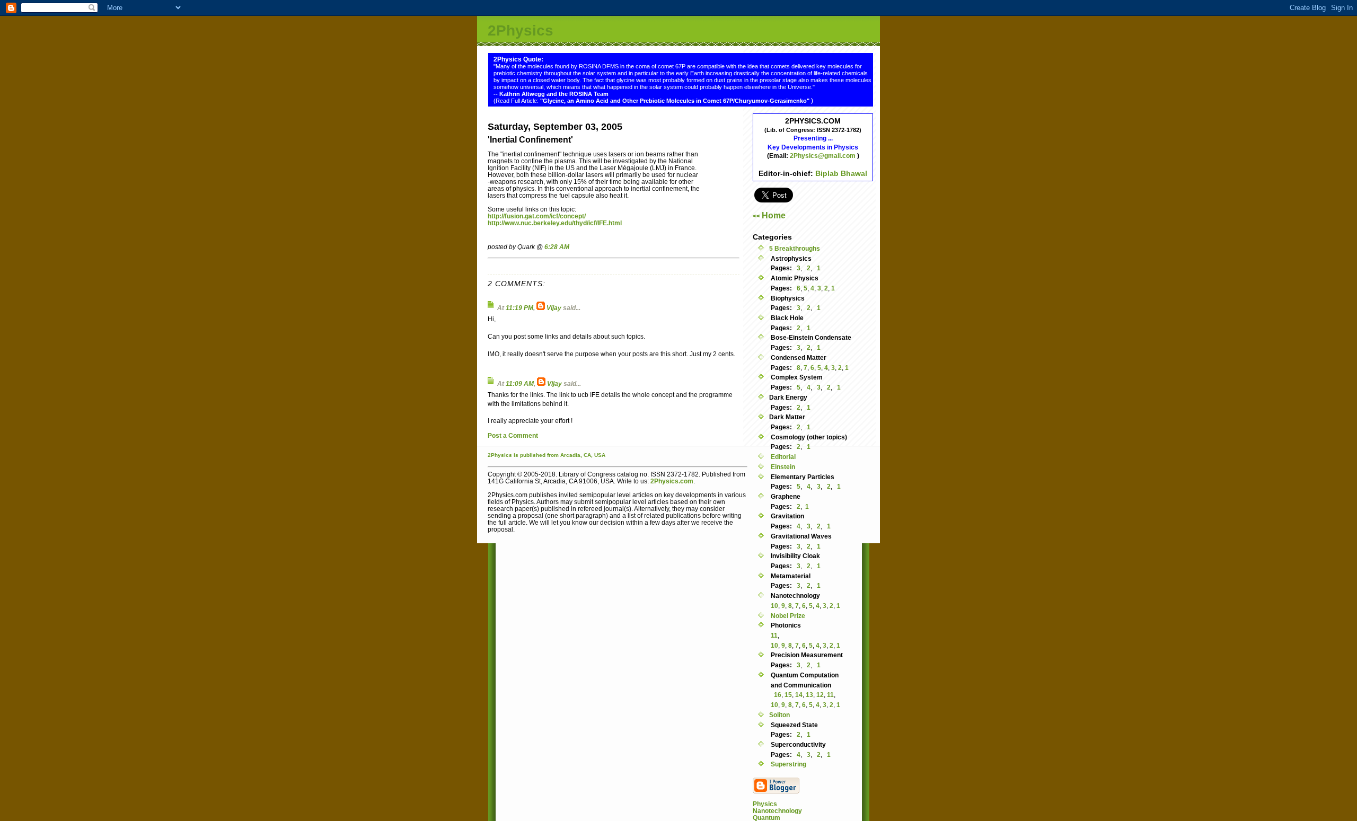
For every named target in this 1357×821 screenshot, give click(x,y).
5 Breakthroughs (794, 248)
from (553, 455)
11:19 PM (519, 307)
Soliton (779, 714)
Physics (765, 803)
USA (599, 455)
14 (799, 694)
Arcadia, (571, 455)
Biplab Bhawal (841, 173)
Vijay (554, 307)
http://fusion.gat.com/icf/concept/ (537, 216)
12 (820, 694)
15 (788, 694)
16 (777, 694)
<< (769, 216)
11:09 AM (520, 383)
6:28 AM (556, 246)
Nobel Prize (787, 615)
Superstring (787, 764)
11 (774, 635)
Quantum (766, 817)
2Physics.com (671, 481)
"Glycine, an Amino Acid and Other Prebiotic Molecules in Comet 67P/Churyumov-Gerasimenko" (675, 101)
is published (529, 455)
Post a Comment (513, 435)
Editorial (782, 456)
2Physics (520, 30)
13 (809, 694)
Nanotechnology (777, 810)
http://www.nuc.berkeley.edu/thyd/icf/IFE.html (555, 222)
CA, (589, 455)
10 (774, 605)
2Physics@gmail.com (823, 155)
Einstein (782, 466)
